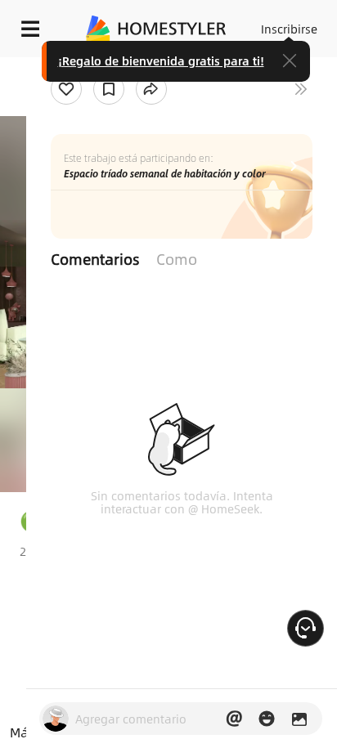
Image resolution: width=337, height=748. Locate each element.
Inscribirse (289, 29)
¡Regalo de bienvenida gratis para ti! (161, 60)
